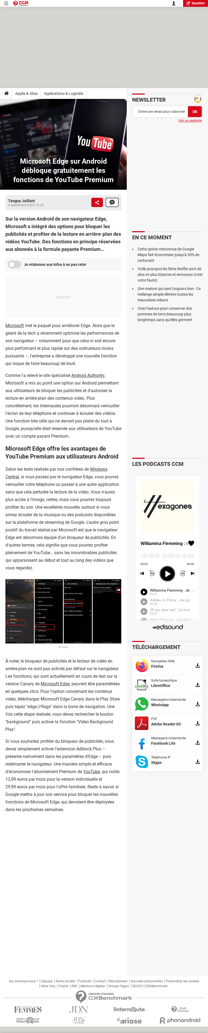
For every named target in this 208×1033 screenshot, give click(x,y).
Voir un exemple (190, 120)
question (198, 3)
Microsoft (14, 325)
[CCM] (20, 3)
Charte (63, 986)
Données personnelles (147, 981)
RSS (74, 986)
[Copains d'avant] (28, 1020)
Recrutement (118, 981)
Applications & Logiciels (63, 93)
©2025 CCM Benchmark (150, 986)
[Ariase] (129, 1021)
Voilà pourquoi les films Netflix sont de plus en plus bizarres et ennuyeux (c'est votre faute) (170, 274)
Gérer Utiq (48, 986)
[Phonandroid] (180, 1020)
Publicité (84, 981)
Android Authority (87, 375)
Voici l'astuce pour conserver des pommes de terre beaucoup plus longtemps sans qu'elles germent (165, 314)
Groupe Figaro (118, 986)
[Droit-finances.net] (180, 1009)
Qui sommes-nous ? (23, 981)
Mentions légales (92, 986)
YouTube (91, 771)
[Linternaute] (129, 1009)
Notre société (65, 981)
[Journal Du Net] (78, 1009)
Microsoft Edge (55, 683)
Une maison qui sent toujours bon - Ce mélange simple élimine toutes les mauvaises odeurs (169, 294)
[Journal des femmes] (28, 1009)
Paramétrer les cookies (182, 981)
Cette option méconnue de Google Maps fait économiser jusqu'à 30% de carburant (168, 255)
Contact (100, 981)
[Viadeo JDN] (78, 1020)
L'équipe (47, 981)
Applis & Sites (26, 93)
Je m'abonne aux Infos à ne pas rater (55, 264)
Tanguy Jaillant (21, 201)
